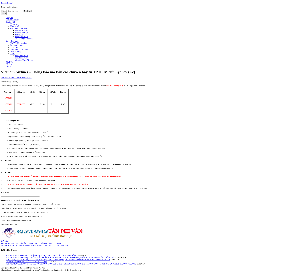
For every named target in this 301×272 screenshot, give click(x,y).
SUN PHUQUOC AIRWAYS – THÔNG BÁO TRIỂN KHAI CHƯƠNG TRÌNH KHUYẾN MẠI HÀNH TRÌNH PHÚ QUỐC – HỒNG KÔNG (61, 257)
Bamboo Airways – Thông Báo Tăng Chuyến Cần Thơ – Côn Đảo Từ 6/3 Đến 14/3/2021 (34, 245)
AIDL (12, 54)
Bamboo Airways (21, 32)
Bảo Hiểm (9, 62)
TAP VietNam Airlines (18, 43)
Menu (4, 13)
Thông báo (14, 24)
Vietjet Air (19, 35)
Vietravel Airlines (21, 37)
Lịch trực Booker (12, 20)
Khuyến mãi (15, 26)
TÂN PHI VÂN (7, 3)
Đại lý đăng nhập (12, 41)
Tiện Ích (9, 64)
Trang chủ (9, 18)
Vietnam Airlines (21, 30)
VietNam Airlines (21, 56)
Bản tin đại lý (11, 22)
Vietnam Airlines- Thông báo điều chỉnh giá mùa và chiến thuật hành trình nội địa (31, 243)
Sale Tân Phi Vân (25, 78)
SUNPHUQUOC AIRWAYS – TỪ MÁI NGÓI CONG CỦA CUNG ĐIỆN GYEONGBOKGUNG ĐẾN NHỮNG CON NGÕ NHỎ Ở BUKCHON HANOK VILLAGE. (71, 264)
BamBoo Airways (21, 58)
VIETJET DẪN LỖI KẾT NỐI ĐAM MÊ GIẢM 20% (26, 262)
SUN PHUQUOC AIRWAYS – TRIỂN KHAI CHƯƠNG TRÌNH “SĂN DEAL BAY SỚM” (41, 255)
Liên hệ (8, 66)
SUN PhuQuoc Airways (24, 39)
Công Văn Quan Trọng (19, 28)
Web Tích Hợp (15, 51)
